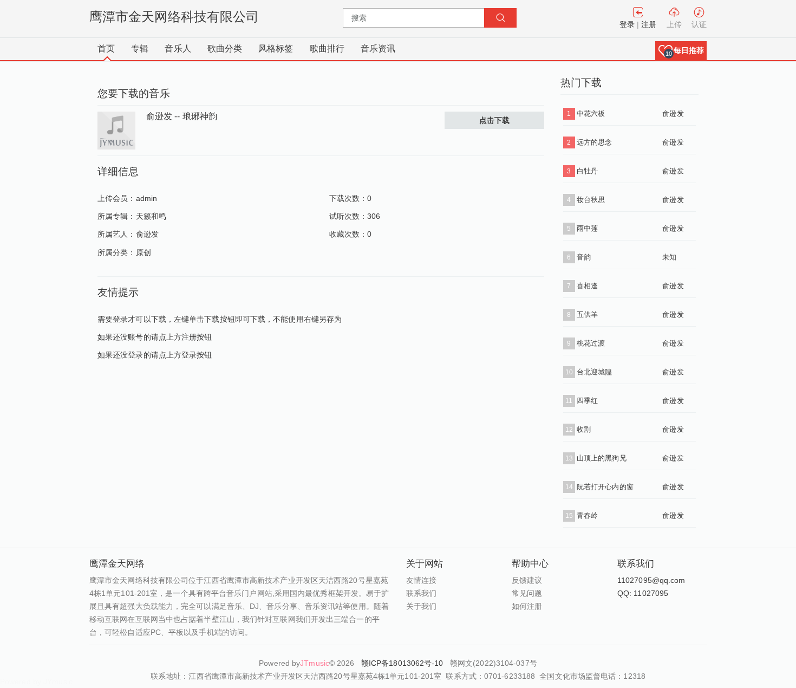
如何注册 (527, 606)
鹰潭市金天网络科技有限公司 (174, 16)
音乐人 (178, 48)
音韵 (584, 257)
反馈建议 (527, 580)
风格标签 (275, 48)
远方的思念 (594, 142)
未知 (669, 257)
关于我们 (421, 606)
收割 (584, 429)
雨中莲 (587, 228)
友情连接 (421, 580)
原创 (143, 252)
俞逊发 (147, 234)
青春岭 (587, 515)
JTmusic (314, 663)
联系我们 (421, 593)
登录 (627, 24)
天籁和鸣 (151, 216)
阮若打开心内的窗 (605, 487)
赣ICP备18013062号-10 (403, 663)
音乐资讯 (378, 48)
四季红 (587, 401)
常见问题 (527, 593)
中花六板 (591, 113)
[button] (681, 50)
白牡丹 (587, 171)
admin (147, 198)
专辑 (139, 48)
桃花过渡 (591, 343)
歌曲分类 (224, 48)
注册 (648, 24)
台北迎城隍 (594, 372)
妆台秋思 (591, 200)
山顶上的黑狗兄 (602, 458)
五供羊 (587, 314)
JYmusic (58, 681)
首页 (106, 48)
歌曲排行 (327, 48)
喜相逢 (587, 286)
